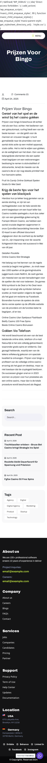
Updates (7, 692)
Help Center (9, 687)
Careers (7, 602)
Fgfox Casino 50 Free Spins (19, 479)
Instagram (32, 749)
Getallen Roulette (10, 253)
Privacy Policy (10, 676)
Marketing (30, 506)
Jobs (5, 637)
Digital (23, 500)
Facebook (17, 749)
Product (10, 512)
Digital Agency (13, 506)
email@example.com (16, 571)
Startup (23, 512)
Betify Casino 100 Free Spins (16, 321)
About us (7, 597)
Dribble (10, 744)
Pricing (6, 653)
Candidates (8, 647)
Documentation (11, 697)
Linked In (39, 744)
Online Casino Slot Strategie (16, 257)
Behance (24, 744)
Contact (7, 618)
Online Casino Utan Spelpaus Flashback (22, 317)
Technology (12, 517)
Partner (6, 658)
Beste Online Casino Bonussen (17, 325)
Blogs (6, 608)
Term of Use (9, 681)
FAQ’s (5, 613)
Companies (8, 642)
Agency (10, 500)
